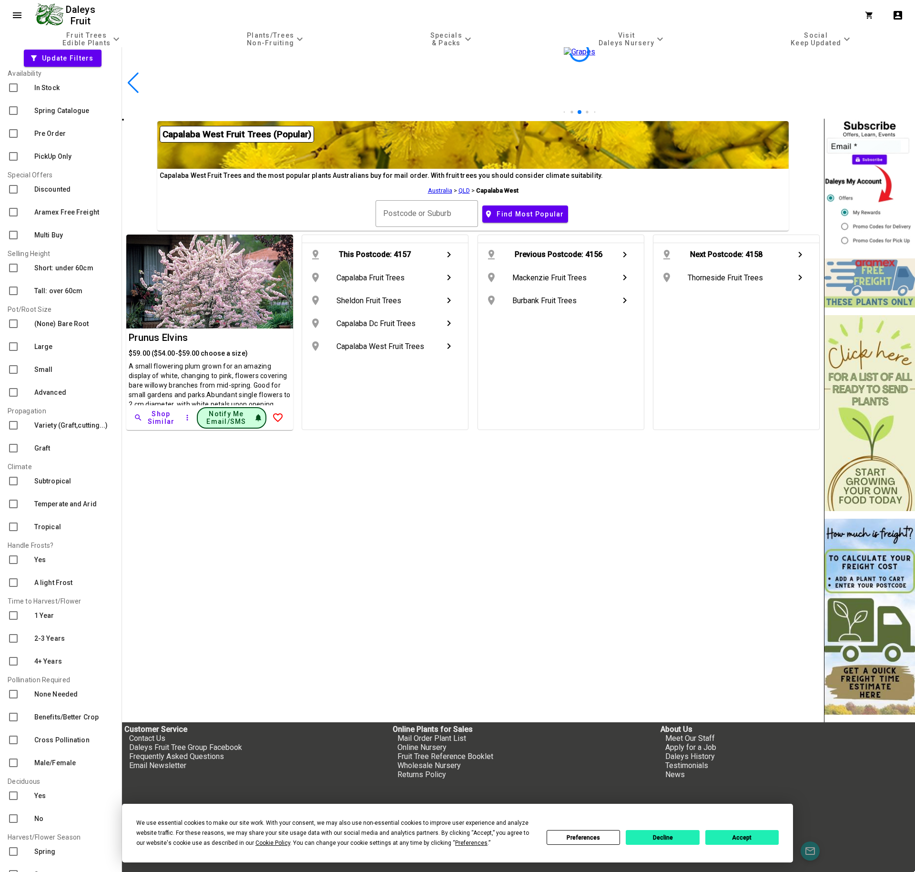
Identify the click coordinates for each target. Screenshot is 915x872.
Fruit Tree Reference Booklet (445, 756)
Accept (742, 837)
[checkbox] (61, 87)
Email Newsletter (157, 765)
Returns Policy (421, 774)
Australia (440, 190)
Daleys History (690, 756)
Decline (663, 837)
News (675, 774)
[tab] (92, 39)
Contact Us (147, 738)
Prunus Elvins (158, 337)
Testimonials (686, 765)
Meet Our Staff (690, 738)
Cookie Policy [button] (272, 843)
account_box (898, 15)
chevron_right (449, 254)
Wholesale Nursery (429, 765)
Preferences (583, 837)
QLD (464, 190)
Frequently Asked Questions (176, 756)
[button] (564, 112)
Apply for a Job (690, 747)
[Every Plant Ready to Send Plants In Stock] (869, 413)
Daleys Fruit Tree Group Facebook (185, 747)
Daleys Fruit (82, 15)
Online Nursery (422, 747)
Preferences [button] (471, 843)
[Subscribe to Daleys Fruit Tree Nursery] (869, 185)
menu (17, 15)
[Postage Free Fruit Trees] (869, 283)
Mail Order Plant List (431, 738)
